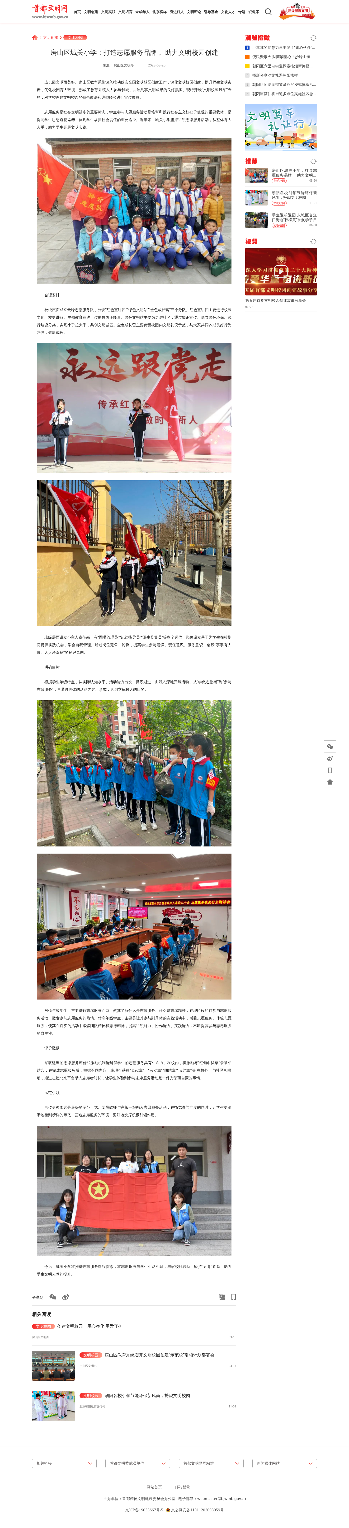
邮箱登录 (182, 1487)
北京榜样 (159, 11)
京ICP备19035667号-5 (144, 1510)
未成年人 (142, 11)
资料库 (253, 11)
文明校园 (75, 37)
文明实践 (108, 11)
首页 (77, 11)
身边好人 (177, 11)
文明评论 (194, 11)
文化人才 (228, 11)
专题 (241, 11)
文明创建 (91, 11)
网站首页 (154, 1487)
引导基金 (211, 11)
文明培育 (125, 11)
